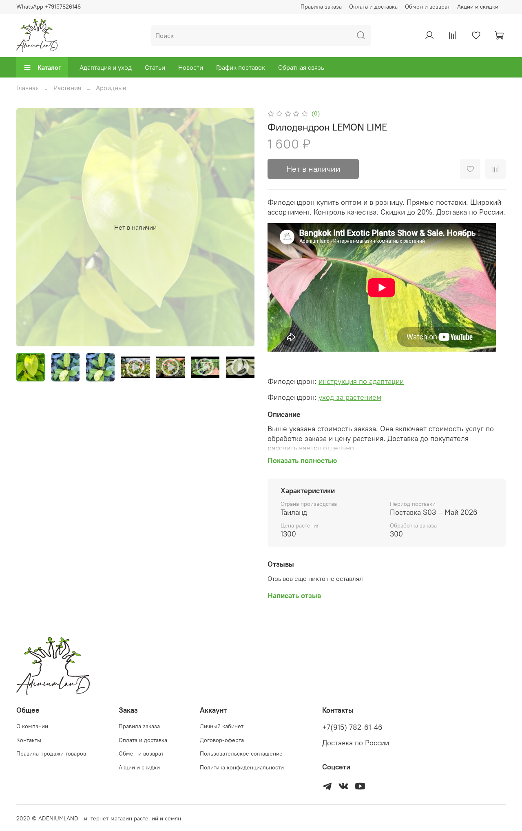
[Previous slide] (29, 227)
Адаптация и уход (106, 67)
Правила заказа (321, 6)
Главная (27, 88)
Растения (67, 88)
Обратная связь (301, 67)
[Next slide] (241, 227)
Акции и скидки (477, 6)
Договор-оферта (222, 740)
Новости (190, 67)
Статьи (155, 67)
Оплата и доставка (373, 6)
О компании (32, 726)
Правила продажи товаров (51, 753)
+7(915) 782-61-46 (352, 727)
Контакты (28, 740)
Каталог (49, 67)
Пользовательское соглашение (241, 753)
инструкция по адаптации (361, 381)
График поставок (240, 67)
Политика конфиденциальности (242, 767)
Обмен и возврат (427, 6)
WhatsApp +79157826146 (48, 6)
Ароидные (111, 88)
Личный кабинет (221, 726)
